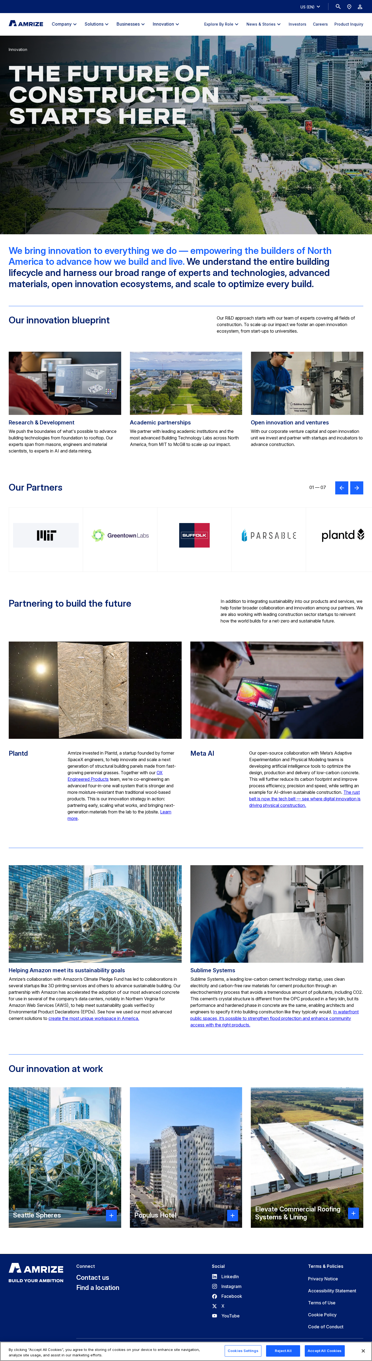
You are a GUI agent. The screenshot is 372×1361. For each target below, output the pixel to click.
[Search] (338, 6)
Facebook (227, 1296)
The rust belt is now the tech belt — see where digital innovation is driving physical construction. (305, 798)
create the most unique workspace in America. (93, 1018)
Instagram (227, 1286)
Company (62, 24)
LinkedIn (225, 1276)
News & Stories (261, 24)
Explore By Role (218, 24)
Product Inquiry (348, 24)
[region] (186, 1351)
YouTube (226, 1316)
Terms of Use (322, 1302)
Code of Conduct (325, 1326)
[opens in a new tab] (46, 539)
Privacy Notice (323, 1278)
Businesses (128, 24)
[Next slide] (356, 487)
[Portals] (360, 6)
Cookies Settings (243, 1350)
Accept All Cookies (324, 1350)
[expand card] (111, 1215)
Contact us (92, 1277)
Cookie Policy (322, 1314)
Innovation (163, 24)
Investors (297, 24)
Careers (320, 24)
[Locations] (349, 6)
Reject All (283, 1350)
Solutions (94, 24)
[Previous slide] (341, 487)
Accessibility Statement (332, 1290)
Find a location (97, 1288)
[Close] (363, 1351)
